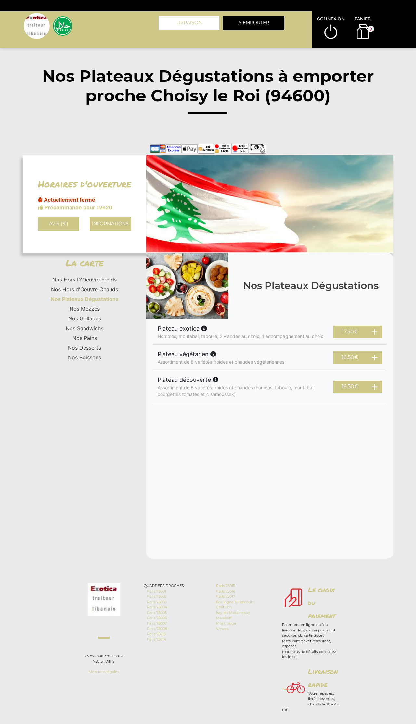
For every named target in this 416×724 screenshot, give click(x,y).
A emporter (253, 23)
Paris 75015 (225, 585)
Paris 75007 (157, 623)
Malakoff (224, 618)
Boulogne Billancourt (235, 602)
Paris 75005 (157, 612)
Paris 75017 (225, 596)
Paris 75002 (157, 596)
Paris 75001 (156, 591)
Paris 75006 (157, 618)
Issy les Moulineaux (233, 612)
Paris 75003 (157, 602)
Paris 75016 (225, 591)
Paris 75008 (157, 628)
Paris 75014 (156, 639)
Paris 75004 (157, 607)
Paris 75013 (156, 634)
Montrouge (226, 623)
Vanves (222, 628)
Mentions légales (104, 671)
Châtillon (224, 607)
